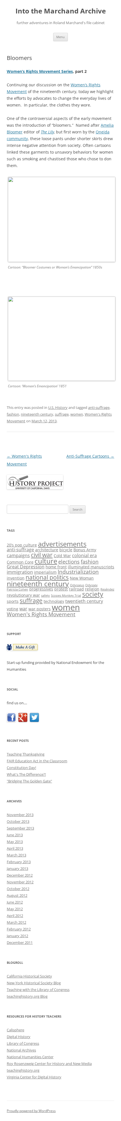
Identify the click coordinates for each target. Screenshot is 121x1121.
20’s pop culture (22, 545)
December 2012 (20, 875)
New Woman (82, 578)
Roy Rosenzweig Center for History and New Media (49, 1063)
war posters (39, 609)
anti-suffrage (98, 407)
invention (15, 578)
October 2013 (18, 821)
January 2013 (17, 868)
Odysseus (77, 585)
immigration (20, 572)
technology (54, 601)
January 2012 (17, 935)
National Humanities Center (30, 1056)
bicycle (65, 549)
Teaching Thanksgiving (25, 754)
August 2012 (17, 895)
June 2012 (15, 902)
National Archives (21, 1050)
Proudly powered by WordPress (31, 1110)
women (76, 414)
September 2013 (20, 828)
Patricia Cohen (17, 589)
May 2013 (15, 841)
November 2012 (20, 881)
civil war (42, 555)
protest (61, 589)
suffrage (62, 414)
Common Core (20, 562)
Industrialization (78, 571)
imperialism (45, 572)
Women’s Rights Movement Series (40, 71)
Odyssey (91, 585)
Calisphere (15, 1029)
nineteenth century (37, 414)
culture (46, 561)
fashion (13, 414)
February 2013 (19, 861)
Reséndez (107, 589)
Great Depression (25, 567)
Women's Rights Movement (41, 614)
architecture (46, 549)
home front (56, 566)
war (23, 609)
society (92, 594)
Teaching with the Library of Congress (38, 989)
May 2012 (15, 908)
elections (69, 561)
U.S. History (58, 407)
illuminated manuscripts (91, 566)
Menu (60, 37)
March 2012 (16, 922)
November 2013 (20, 814)
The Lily (47, 132)
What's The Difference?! (26, 774)
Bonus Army (84, 549)
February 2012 (19, 929)
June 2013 (15, 834)
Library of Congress (23, 1043)
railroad (76, 589)
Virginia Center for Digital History (34, 1077)
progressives (41, 589)
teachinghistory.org (23, 1070)
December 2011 (20, 942)
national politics (47, 577)
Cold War (62, 555)
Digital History (18, 1036)
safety (45, 595)
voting (12, 609)
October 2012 (18, 888)
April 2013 (15, 848)
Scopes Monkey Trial (66, 595)
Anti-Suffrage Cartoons (90, 456)
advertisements (62, 543)
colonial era (84, 555)
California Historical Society (29, 976)
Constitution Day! (21, 767)
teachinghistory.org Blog (27, 996)
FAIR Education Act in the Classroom (37, 760)
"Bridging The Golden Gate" (29, 781)
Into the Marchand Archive (60, 11)
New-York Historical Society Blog (34, 982)
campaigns (18, 555)
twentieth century (84, 601)
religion (92, 589)
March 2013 (16, 855)
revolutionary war (23, 595)
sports (13, 601)
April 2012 (15, 915)
